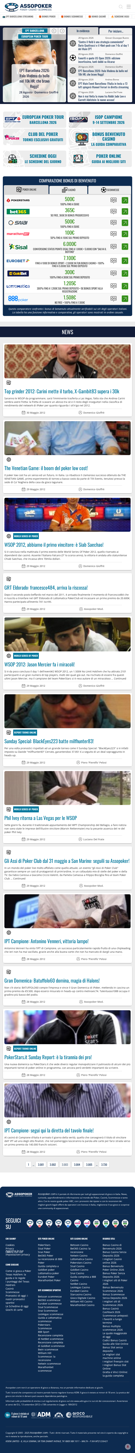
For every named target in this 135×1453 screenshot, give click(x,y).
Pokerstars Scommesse (45, 1326)
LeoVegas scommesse (50, 1314)
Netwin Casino (78, 1255)
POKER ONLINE (109, 158)
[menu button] (129, 6)
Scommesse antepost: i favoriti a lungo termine (115, 1319)
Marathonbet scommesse (45, 1368)
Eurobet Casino (79, 1291)
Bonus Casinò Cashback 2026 (111, 1310)
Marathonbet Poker (49, 1280)
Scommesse (113, 190)
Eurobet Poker (46, 1276)
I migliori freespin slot (115, 1361)
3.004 (77, 1164)
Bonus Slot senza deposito (113, 1349)
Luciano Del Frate (113, 92)
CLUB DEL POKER (43, 136)
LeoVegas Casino (80, 1287)
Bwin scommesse (48, 1349)
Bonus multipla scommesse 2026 (113, 1327)
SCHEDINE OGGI (43, 158)
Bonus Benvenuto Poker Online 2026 (113, 1267)
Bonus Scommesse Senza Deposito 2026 (115, 1296)
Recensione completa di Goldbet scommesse (51, 1344)
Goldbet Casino (79, 1269)
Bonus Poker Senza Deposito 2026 (114, 1275)
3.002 (53, 1164)
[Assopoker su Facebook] (68, 1223)
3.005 (89, 1164)
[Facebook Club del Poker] (87, 1223)
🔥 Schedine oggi (120, 16)
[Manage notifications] (128, 1446)
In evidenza (83, 30)
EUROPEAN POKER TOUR (43, 119)
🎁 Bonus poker (47, 16)
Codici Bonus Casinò (115, 1340)
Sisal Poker (44, 1248)
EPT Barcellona (34, 30)
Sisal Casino (77, 1266)
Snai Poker (44, 1252)
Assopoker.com (47, 1194)
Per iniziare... (115, 31)
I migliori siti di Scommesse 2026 (113, 1303)
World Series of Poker (26, 536)
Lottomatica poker (48, 1273)
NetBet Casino (78, 1283)
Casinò (71, 190)
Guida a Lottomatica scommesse (50, 1319)
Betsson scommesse (50, 1296)
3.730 (104, 1164)
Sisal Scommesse (48, 1307)
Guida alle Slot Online (115, 1343)
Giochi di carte (14, 1309)
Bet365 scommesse (49, 1300)
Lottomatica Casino (81, 1259)
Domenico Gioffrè (46, 92)
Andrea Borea (112, 79)
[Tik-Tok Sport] (125, 1223)
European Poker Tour (34, 36)
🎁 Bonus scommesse (72, 16)
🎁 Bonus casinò (97, 16)
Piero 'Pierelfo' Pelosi (94, 762)
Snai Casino (77, 1273)
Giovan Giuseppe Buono (117, 37)
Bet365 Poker (45, 1255)
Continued (120, 678)
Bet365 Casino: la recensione (80, 1250)
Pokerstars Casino (80, 1262)
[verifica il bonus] (125, 200)
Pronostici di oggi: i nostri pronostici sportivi (17, 1299)
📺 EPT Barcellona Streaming (17, 16)
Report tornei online (25, 732)
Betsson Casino (79, 1245)
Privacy (10, 1248)
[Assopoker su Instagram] (30, 1223)
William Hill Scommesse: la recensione (46, 1356)
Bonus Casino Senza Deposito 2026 (114, 1253)
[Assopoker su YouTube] (39, 1223)
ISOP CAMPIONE (109, 119)
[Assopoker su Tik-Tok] (49, 1223)
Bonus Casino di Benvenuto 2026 (112, 1246)
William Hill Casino (81, 1301)
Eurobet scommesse (50, 1303)
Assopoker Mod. (94, 609)
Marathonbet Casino (82, 1305)
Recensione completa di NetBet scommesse (50, 1337)
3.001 (41, 1164)
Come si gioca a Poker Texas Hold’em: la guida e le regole (18, 1274)
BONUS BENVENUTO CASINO (108, 139)
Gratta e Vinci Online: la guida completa (115, 1373)
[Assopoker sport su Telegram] (106, 1223)
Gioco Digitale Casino (82, 1298)
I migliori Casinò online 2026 (112, 1260)
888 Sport (43, 1331)
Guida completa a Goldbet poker (48, 1267)
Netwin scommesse (49, 1363)
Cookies (10, 1245)
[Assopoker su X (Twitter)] (58, 1223)
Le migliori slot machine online (112, 1356)
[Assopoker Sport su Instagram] (96, 1223)
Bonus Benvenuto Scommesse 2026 (113, 1289)
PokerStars (44, 1245)
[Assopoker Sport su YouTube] (115, 1223)
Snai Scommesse (48, 1310)
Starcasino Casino (80, 1294)
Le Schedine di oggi (17, 1306)
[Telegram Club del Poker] (77, 1223)
